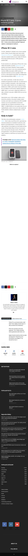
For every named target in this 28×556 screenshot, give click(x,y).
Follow (14, 350)
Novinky (12, 18)
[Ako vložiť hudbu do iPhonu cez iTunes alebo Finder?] (4, 395)
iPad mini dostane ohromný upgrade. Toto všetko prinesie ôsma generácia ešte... (17, 377)
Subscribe (22, 350)
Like (5, 350)
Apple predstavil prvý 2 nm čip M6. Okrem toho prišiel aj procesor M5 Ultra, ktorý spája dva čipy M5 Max (13, 451)
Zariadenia (6, 4)
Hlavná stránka (4, 489)
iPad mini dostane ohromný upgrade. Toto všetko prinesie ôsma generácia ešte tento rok (16, 330)
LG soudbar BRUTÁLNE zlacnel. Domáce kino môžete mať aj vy (13, 445)
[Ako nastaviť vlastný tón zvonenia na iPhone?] (4, 402)
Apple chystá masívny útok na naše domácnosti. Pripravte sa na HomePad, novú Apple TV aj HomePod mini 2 (13, 429)
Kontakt (3, 497)
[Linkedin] (14, 312)
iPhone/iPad (12, 4)
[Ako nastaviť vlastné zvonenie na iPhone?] (4, 408)
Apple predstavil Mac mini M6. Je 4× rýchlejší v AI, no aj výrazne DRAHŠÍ (13, 457)
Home (2, 4)
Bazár (2, 493)
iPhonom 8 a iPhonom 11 (7, 55)
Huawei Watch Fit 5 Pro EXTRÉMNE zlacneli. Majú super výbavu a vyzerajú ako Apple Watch (13, 440)
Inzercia (3, 495)
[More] (15, 29)
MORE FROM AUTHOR (17, 318)
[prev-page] (2, 343)
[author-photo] (14, 300)
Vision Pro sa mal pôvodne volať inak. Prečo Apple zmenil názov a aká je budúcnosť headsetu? (17, 324)
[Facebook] (2, 29)
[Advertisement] (14, 223)
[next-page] (4, 343)
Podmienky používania (6, 501)
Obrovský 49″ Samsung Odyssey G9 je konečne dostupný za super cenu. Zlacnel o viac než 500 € (13, 434)
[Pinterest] (9, 29)
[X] (5, 29)
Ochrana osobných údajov (7, 503)
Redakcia (3, 499)
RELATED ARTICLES (6, 318)
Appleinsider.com (19, 65)
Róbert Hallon (4, 24)
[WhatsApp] (12, 29)
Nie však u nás (19, 76)
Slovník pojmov (4, 491)
